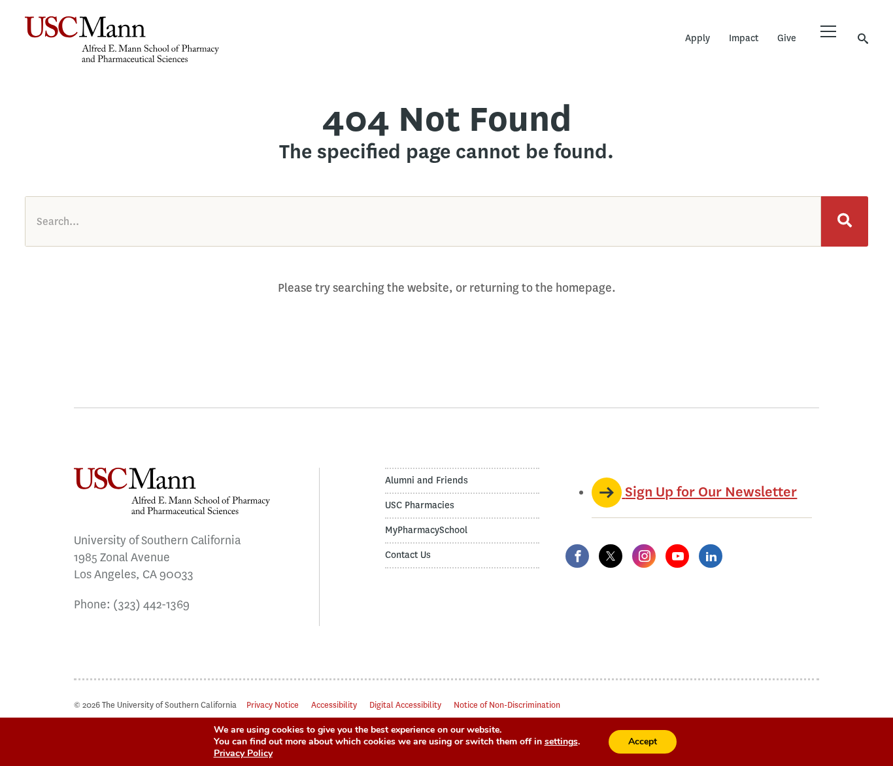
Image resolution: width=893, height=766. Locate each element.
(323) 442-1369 (151, 604)
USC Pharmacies (419, 505)
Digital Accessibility (405, 704)
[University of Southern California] (316, 49)
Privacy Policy (243, 753)
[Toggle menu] (828, 31)
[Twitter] (610, 556)
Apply (697, 38)
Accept (642, 741)
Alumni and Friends (426, 480)
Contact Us (408, 555)
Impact (743, 38)
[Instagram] (644, 556)
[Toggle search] (863, 38)
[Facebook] (577, 556)
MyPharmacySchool (426, 530)
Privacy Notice (272, 704)
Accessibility (334, 704)
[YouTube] (677, 556)
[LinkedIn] (710, 556)
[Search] (844, 221)
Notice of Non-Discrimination (507, 704)
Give (786, 38)
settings (561, 742)
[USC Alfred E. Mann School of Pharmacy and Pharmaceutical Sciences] (122, 39)
